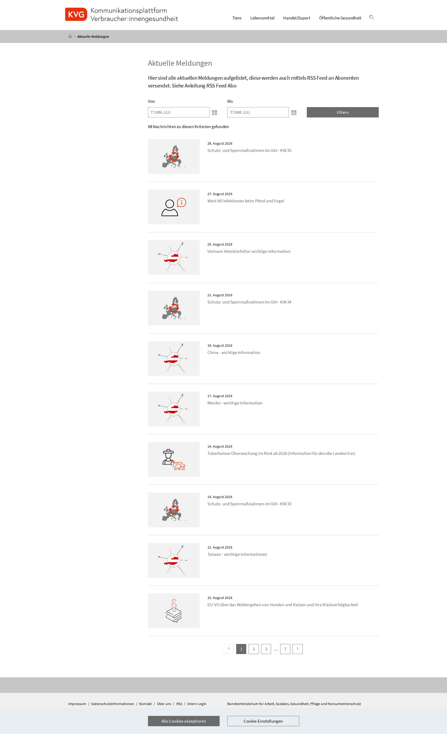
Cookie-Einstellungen (263, 721)
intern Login (196, 703)
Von (151, 101)
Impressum (77, 703)
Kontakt (146, 703)
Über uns (164, 703)
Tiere (237, 18)
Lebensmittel (262, 18)
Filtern (343, 112)
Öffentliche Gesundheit (340, 18)
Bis (230, 101)
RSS (179, 703)
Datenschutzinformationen (113, 703)
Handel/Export (296, 18)
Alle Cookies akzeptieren (183, 721)
